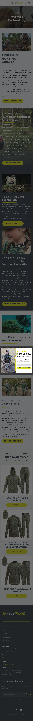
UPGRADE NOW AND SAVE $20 (24, 367)
